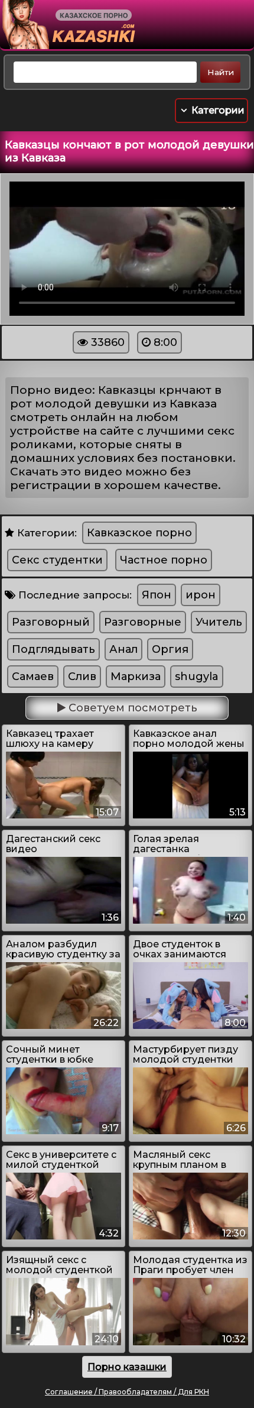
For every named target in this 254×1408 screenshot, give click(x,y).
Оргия (170, 649)
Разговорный (51, 622)
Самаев (33, 676)
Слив (82, 676)
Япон (156, 594)
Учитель (219, 622)
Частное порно (163, 560)
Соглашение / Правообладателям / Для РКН (127, 1391)
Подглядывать (53, 649)
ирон (200, 594)
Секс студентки (57, 560)
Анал (123, 649)
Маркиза (135, 676)
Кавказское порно (139, 532)
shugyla (197, 676)
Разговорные (142, 622)
